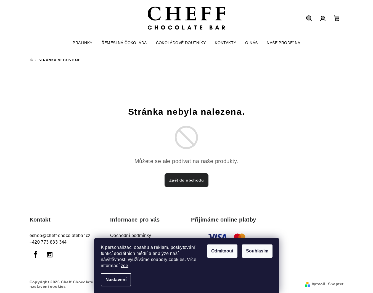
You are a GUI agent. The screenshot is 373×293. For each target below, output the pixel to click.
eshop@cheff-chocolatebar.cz (60, 235)
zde (124, 265)
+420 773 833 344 (48, 242)
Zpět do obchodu (186, 180)
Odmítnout (222, 251)
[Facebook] (36, 254)
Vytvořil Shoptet (327, 284)
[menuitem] (82, 42)
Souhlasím (257, 251)
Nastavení (115, 279)
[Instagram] (49, 254)
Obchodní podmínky (130, 235)
